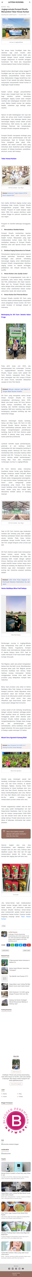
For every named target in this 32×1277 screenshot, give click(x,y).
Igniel (18, 1274)
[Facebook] (8, 945)
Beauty (5, 1093)
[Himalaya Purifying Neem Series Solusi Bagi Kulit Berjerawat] (16, 1231)
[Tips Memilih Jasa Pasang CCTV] (4, 978)
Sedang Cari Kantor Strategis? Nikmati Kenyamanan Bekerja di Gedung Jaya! (18, 1001)
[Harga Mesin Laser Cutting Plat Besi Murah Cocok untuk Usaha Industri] (4, 986)
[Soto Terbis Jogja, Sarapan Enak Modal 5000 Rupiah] (16, 1211)
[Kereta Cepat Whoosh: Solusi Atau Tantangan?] (4, 970)
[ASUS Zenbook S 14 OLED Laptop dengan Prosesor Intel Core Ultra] (4, 994)
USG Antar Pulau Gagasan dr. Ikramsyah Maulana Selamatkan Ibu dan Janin (16, 582)
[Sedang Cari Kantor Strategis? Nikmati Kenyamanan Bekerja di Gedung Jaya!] (4, 1002)
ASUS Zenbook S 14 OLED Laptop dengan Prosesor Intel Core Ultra (19, 993)
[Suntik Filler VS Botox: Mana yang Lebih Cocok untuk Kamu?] (16, 1250)
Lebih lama (26, 950)
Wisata (21, 1096)
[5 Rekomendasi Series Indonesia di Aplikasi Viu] (4, 962)
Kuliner (5, 1096)
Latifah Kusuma (16, 2)
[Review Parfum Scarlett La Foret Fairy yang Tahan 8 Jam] (16, 1171)
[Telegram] (16, 945)
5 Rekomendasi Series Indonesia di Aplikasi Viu (19, 961)
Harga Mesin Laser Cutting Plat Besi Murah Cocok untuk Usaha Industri (19, 985)
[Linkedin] (25, 945)
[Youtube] (23, 1269)
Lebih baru (5, 950)
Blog (4, 926)
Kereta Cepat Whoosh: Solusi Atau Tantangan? (19, 969)
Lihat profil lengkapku (16, 1084)
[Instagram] (19, 1269)
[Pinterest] (29, 945)
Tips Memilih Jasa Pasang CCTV (18, 976)
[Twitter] (12, 945)
